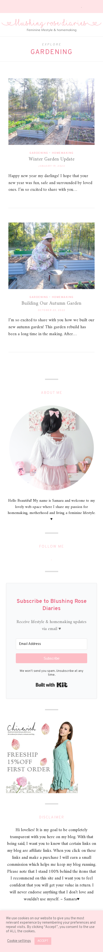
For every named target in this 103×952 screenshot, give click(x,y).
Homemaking (63, 153)
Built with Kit (52, 684)
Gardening (38, 153)
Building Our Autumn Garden (51, 303)
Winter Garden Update (51, 159)
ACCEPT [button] (42, 941)
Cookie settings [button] (19, 941)
